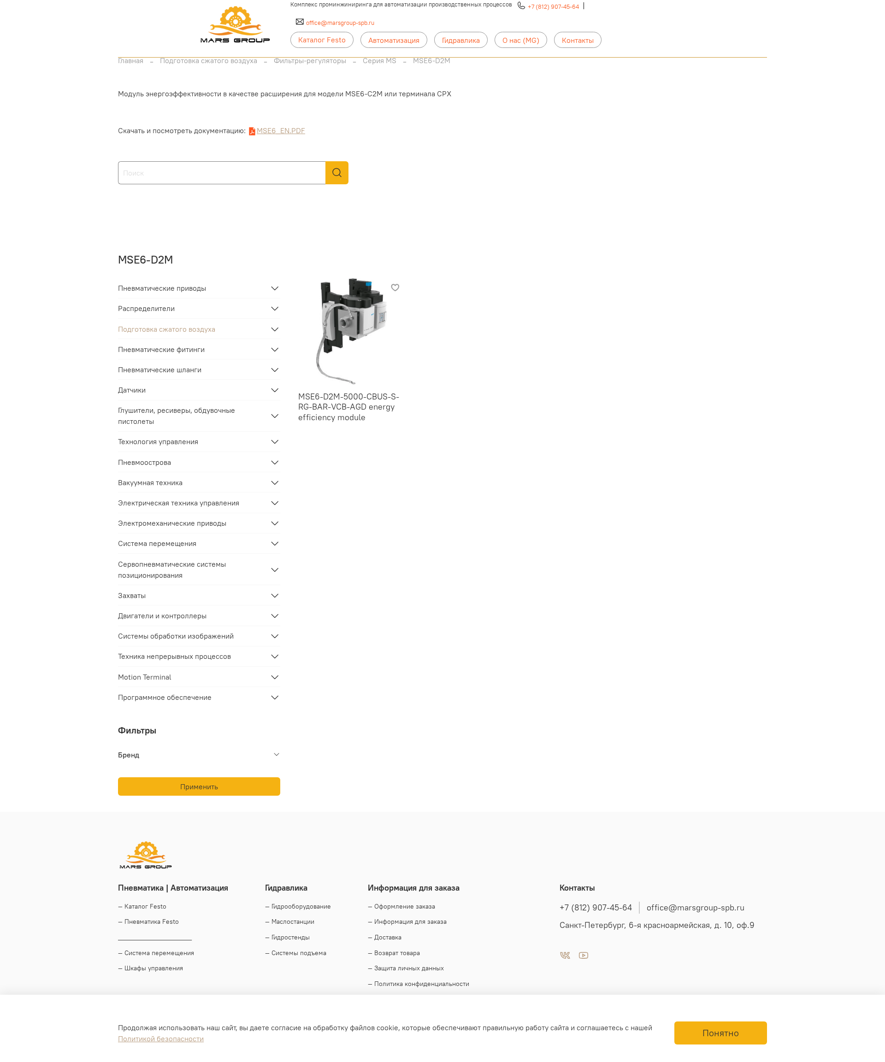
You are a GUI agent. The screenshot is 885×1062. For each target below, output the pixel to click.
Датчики (132, 389)
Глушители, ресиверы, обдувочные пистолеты (176, 415)
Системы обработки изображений (176, 635)
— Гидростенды (287, 937)
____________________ (155, 937)
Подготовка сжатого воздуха (208, 60)
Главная (130, 60)
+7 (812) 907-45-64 (553, 6)
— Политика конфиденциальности (418, 984)
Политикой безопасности (161, 1038)
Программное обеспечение (165, 697)
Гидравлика (461, 40)
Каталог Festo (322, 39)
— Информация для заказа (407, 921)
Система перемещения (157, 543)
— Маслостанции (289, 921)
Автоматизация (393, 40)
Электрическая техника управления (178, 502)
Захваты (132, 595)
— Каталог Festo (142, 906)
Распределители (146, 308)
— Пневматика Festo (148, 921)
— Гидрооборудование (298, 906)
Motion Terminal (144, 676)
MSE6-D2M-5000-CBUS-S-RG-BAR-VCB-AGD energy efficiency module (348, 406)
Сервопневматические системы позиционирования (172, 569)
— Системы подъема (295, 953)
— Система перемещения (156, 953)
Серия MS (379, 60)
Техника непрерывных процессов (174, 656)
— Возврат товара (394, 953)
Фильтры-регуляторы (310, 60)
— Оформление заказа (401, 906)
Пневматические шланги (159, 369)
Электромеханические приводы (172, 523)
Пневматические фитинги (161, 349)
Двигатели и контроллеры (162, 615)
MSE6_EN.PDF (281, 130)
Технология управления (158, 441)
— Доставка (384, 937)
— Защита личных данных (406, 968)
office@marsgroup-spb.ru (340, 22)
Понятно (720, 1033)
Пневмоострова (144, 462)
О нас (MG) (520, 40)
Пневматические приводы (162, 288)
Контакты (578, 40)
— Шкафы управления (150, 968)
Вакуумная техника (150, 482)
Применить (199, 786)
